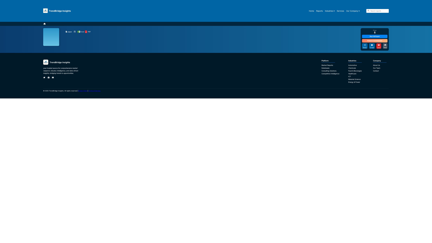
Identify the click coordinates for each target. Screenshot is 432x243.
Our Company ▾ (353, 11)
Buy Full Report (375, 36)
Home (311, 11)
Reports (319, 11)
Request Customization (374, 41)
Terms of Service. (94, 91)
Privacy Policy (83, 91)
